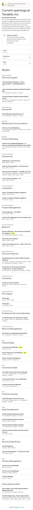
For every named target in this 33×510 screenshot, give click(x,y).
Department (6, 56)
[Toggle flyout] (30, 57)
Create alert (10, 42)
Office (4, 62)
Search (5, 50)
